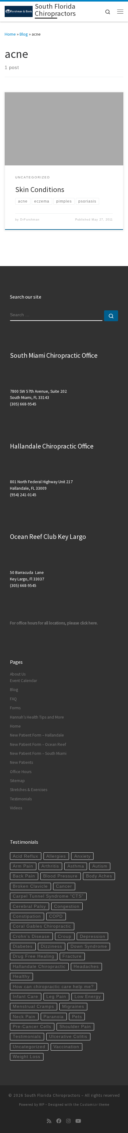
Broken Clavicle (30, 886)
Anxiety (82, 856)
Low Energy (88, 996)
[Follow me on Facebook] (58, 1121)
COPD (56, 916)
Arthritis (50, 866)
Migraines (73, 1006)
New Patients (21, 762)
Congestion (67, 906)
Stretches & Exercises (28, 789)
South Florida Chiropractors (52, 1095)
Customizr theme (94, 1104)
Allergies (56, 856)
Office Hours (20, 771)
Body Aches (99, 876)
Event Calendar (23, 680)
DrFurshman (29, 219)
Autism (99, 866)
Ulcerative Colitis (68, 1036)
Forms (15, 708)
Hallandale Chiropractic (39, 966)
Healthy (21, 976)
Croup (64, 936)
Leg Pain (56, 996)
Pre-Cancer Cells (32, 1026)
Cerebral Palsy (29, 906)
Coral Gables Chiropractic (42, 926)
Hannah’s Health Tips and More (37, 717)
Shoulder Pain (75, 1026)
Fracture (72, 956)
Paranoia (53, 1016)
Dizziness (51, 946)
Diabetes (23, 946)
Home (10, 34)
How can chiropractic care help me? (53, 986)
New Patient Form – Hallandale (37, 735)
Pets (77, 1016)
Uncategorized (29, 1046)
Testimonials (21, 799)
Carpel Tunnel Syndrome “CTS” (48, 896)
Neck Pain (24, 1016)
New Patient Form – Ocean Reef (38, 744)
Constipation (27, 916)
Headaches (86, 966)
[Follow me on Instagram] (68, 1121)
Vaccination (66, 1046)
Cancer (64, 886)
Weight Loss (26, 1056)
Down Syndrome (89, 946)
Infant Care (25, 996)
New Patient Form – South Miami (38, 753)
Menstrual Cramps (33, 1006)
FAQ (13, 699)
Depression (92, 936)
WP (41, 1104)
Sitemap (17, 780)
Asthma (75, 866)
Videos (16, 808)
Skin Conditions (39, 189)
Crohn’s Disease (31, 936)
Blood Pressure (60, 876)
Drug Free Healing (33, 956)
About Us (17, 674)
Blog (24, 34)
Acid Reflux (25, 856)
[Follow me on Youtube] (78, 1121)
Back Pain (24, 876)
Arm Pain (23, 866)
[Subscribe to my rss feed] (49, 1121)
